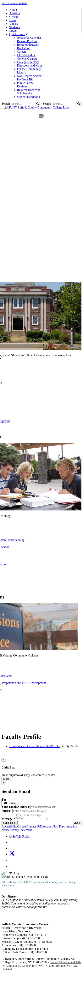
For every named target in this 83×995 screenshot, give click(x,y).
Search (47, 103)
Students (14, 27)
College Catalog (27, 58)
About (13, 9)
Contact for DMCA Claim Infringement (46, 965)
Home (13, 746)
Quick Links (17, 34)
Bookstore (23, 48)
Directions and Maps (29, 65)
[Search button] (78, 104)
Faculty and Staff (40, 746)
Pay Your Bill (25, 79)
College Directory (28, 62)
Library (21, 72)
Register (22, 86)
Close (6, 778)
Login (13, 30)
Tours (12, 20)
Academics (23, 746)
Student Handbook (28, 96)
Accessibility (9, 826)
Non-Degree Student (29, 76)
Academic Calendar (29, 37)
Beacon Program (27, 41)
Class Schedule (26, 55)
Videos (13, 23)
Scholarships (24, 93)
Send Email (9, 822)
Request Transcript (28, 89)
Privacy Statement (21, 830)
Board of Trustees (28, 44)
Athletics (14, 13)
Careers (21, 51)
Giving (13, 16)
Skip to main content (14, 3)
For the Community (29, 69)
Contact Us (33, 826)
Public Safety (25, 83)
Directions (46, 826)
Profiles (55, 746)
